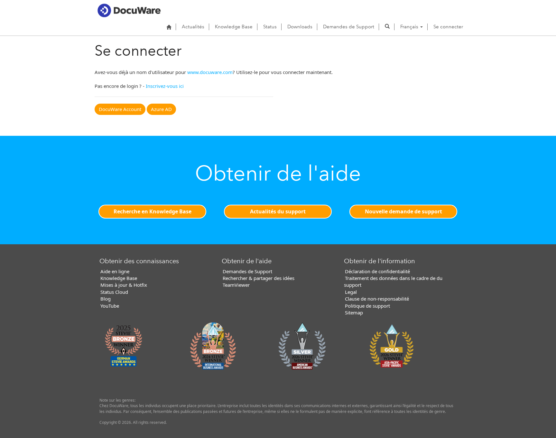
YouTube (109, 306)
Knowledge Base (234, 27)
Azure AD (161, 109)
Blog (105, 298)
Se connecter (448, 27)
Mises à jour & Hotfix (123, 285)
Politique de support (367, 306)
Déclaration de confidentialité (377, 271)
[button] (387, 27)
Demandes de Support (348, 27)
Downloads (299, 27)
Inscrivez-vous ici (165, 86)
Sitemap (354, 312)
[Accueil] (168, 27)
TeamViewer (236, 285)
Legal (351, 292)
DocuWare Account (120, 109)
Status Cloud (114, 292)
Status (270, 27)
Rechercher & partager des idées (258, 278)
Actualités (193, 27)
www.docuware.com (210, 72)
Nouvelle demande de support (403, 211)
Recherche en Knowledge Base (152, 211)
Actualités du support (278, 211)
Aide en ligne (114, 271)
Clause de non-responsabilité (377, 298)
